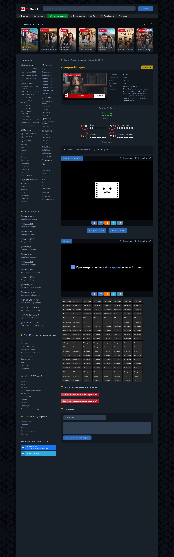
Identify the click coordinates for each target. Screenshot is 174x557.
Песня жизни (26, 396)
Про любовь (26, 97)
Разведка (24, 365)
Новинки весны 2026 (29, 75)
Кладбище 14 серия (28, 265)
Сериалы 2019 (47, 90)
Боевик (24, 144)
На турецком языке (47, 102)
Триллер (24, 172)
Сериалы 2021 (47, 84)
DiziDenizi (46, 112)
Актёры (48, 196)
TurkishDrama (47, 147)
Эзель (23, 381)
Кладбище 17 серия (28, 242)
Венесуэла (25, 189)
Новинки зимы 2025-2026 (29, 79)
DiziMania (45, 141)
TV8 (43, 186)
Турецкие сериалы (28, 134)
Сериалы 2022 (47, 81)
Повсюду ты (25, 406)
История (24, 166)
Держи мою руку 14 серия (31, 287)
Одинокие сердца (28, 431)
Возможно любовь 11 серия (31, 295)
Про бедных (26, 105)
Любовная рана (27, 368)
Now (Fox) (46, 170)
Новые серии (59, 16)
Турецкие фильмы (28, 137)
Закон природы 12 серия (30, 310)
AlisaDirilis (45, 106)
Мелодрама (25, 163)
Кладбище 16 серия (28, 249)
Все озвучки (47, 127)
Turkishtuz (46, 150)
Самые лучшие (27, 83)
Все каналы (46, 189)
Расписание (79, 16)
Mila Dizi (45, 144)
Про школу (25, 116)
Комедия (24, 157)
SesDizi (45, 116)
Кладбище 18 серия (28, 234)
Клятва (23, 362)
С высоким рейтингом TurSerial (29, 87)
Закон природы (27, 356)
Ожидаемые (49, 200)
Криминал (25, 160)
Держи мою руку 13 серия (31, 303)
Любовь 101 (25, 399)
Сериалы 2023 (47, 78)
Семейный (25, 169)
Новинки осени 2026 (29, 69)
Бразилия (24, 186)
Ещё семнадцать (27, 347)
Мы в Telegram (33, 453)
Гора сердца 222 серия (30, 318)
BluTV (44, 167)
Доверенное (26, 340)
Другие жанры (26, 175)
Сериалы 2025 (47, 72)
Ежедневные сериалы (30, 120)
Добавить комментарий (77, 438)
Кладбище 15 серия (28, 257)
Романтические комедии (27, 112)
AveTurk (45, 109)
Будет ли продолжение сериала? (80, 401)
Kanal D (45, 173)
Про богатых (26, 108)
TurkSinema (46, 153)
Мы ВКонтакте (37, 447)
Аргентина (25, 183)
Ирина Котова (48, 119)
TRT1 (43, 182)
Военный (24, 148)
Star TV (44, 179)
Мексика (24, 199)
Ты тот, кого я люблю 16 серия (33, 325)
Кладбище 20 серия (29, 219)
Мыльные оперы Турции (48, 123)
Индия (23, 192)
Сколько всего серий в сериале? (80, 394)
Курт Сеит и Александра (30, 409)
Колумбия (25, 196)
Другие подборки (28, 126)
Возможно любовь (28, 350)
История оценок (107, 142)
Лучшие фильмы (27, 94)
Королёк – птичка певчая (31, 390)
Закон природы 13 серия (30, 272)
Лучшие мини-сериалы (30, 91)
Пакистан (24, 202)
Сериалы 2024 (47, 75)
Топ (94, 16)
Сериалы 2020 (48, 87)
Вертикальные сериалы (30, 123)
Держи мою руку (27, 359)
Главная (25, 16)
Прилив (24, 403)
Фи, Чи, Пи (25, 393)
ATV (43, 164)
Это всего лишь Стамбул (30, 353)
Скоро (124, 16)
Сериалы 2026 (47, 69)
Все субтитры (47, 156)
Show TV (45, 176)
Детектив (24, 151)
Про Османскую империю (27, 101)
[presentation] (146, 24)
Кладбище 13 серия (28, 280)
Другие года (47, 93)
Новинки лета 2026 (28, 72)
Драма (23, 154)
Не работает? (144, 158)
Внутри (23, 384)
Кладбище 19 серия (28, 227)
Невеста (24, 343)
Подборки (109, 16)
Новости (41, 16)
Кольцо (24, 387)
